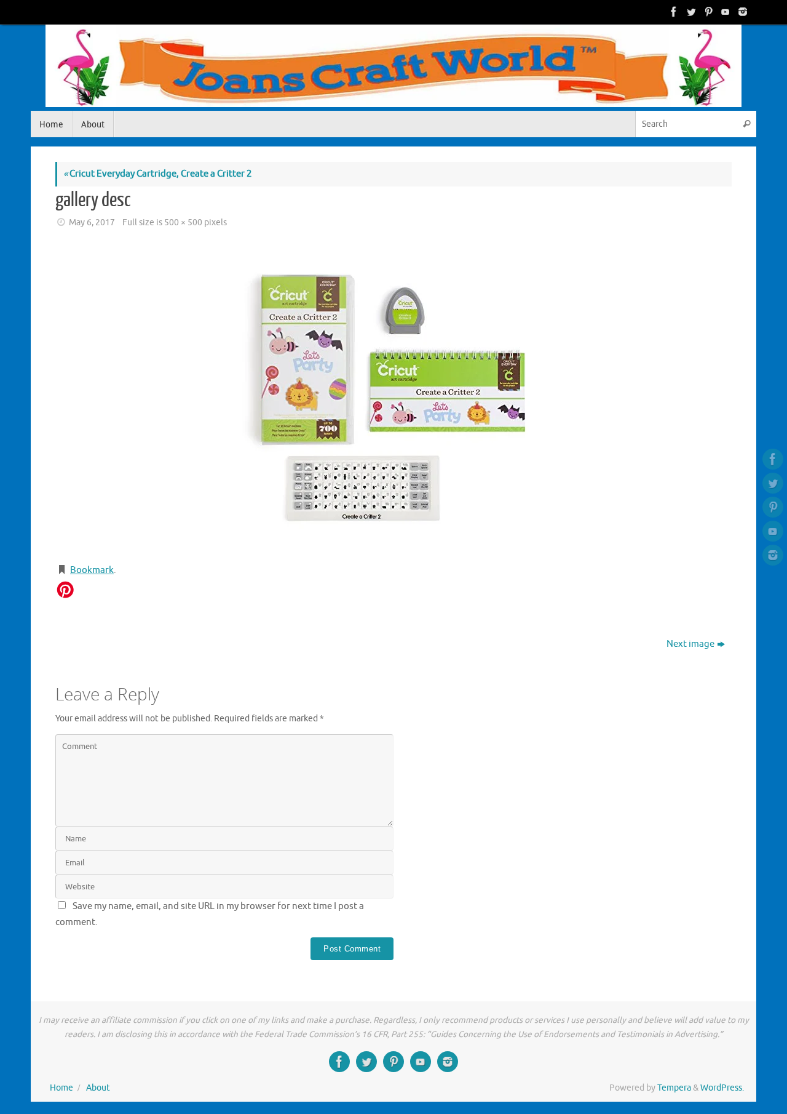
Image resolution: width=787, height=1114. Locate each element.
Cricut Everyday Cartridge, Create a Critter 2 (157, 174)
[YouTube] (724, 11)
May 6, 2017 (92, 222)
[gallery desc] (393, 397)
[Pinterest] (707, 11)
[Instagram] (741, 11)
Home (61, 1088)
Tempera (674, 1088)
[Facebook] (672, 11)
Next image (690, 644)
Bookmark (92, 570)
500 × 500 (183, 222)
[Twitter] (689, 11)
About (98, 1088)
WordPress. (722, 1088)
